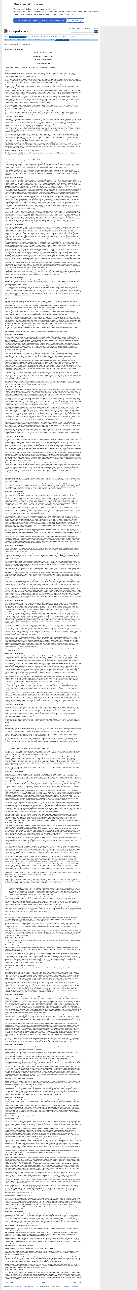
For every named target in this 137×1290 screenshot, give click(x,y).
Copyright (52, 1286)
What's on (31, 40)
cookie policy (69, 14)
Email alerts (80, 28)
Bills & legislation (40, 40)
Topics (86, 40)
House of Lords (22, 40)
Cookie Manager (74, 1286)
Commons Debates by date (72, 43)
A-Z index (6, 1286)
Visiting (65, 37)
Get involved (57, 37)
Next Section (9, 1282)
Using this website (44, 1286)
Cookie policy (66, 1286)
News (81, 40)
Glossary (12, 1286)
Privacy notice (59, 1286)
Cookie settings (75, 20)
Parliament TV (74, 40)
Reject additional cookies (53, 20)
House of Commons (10, 40)
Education (72, 37)
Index (43, 1282)
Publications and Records (42, 43)
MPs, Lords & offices (32, 37)
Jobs (37, 1286)
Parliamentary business (17, 37)
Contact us (95, 28)
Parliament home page (16, 43)
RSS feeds (88, 28)
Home (7, 37)
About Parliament (46, 37)
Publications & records (61, 40)
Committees (50, 40)
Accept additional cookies (26, 20)
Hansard (51, 43)
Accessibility (72, 28)
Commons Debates (59, 43)
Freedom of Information (28, 1286)
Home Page (77, 1282)
